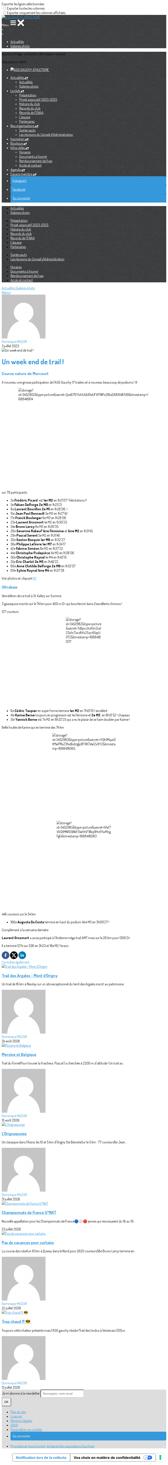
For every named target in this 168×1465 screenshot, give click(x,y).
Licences (16, 1416)
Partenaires (27, 121)
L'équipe (24, 117)
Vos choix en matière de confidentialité (107, 1457)
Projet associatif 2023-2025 (38, 99)
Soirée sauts (27, 130)
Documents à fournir (33, 156)
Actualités (17, 41)
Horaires (24, 152)
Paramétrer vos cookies (26, 1429)
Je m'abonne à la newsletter (21, 1393)
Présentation (27, 95)
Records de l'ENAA (31, 112)
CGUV (14, 1425)
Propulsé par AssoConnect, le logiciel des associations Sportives (52, 1446)
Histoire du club (29, 104)
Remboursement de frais (35, 161)
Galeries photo (20, 46)
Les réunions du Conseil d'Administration (46, 134)
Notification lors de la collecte (41, 1457)
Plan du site (18, 1412)
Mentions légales (21, 1421)
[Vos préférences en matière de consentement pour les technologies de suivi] (160, 1457)
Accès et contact (30, 165)
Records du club (29, 108)
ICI (34, 578)
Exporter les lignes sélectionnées (23, 4)
